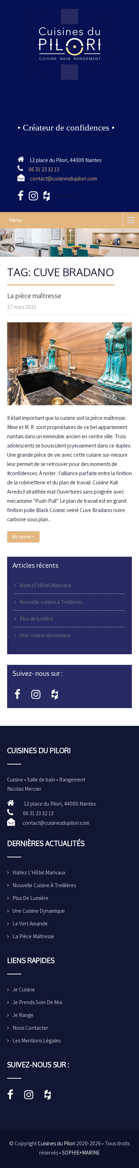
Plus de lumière (36, 618)
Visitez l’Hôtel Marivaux (45, 585)
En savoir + (23, 536)
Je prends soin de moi (37, 1002)
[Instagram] (36, 696)
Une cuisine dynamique (45, 635)
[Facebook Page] (17, 696)
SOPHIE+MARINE (81, 1152)
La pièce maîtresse (34, 296)
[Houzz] (55, 696)
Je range (23, 1015)
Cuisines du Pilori (56, 1143)
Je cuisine (23, 989)
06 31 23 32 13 (44, 169)
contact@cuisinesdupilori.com (63, 178)
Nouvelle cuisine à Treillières (51, 602)
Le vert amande (30, 923)
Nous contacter (30, 1027)
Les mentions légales (36, 1040)
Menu (15, 220)
